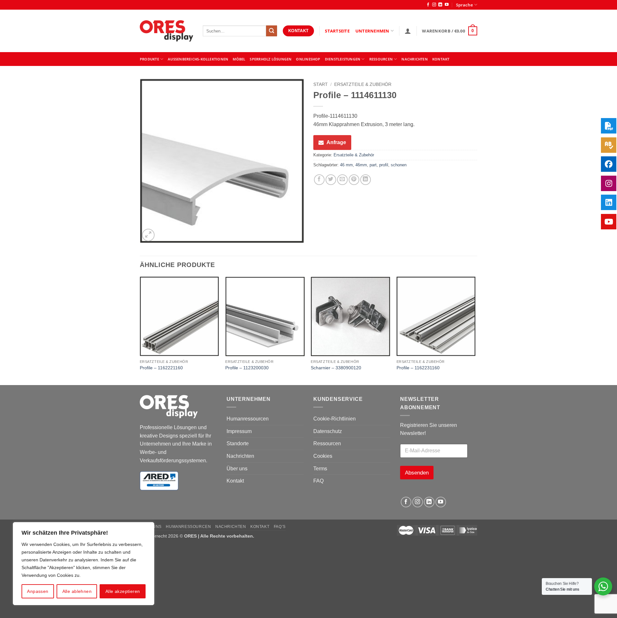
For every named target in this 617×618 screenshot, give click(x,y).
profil (383, 164)
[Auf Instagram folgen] (434, 5)
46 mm (346, 164)
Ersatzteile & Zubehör (362, 84)
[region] (83, 563)
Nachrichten (414, 59)
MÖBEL (239, 59)
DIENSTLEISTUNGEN (343, 59)
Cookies (322, 456)
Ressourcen (327, 443)
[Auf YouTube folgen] (447, 5)
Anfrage (336, 142)
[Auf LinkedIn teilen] (365, 179)
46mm (361, 164)
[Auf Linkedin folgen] (440, 5)
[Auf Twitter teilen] (331, 179)
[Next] (475, 330)
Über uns (237, 468)
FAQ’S (280, 526)
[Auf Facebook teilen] (319, 179)
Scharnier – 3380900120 (336, 367)
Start (320, 84)
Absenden (417, 473)
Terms (320, 468)
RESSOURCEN (381, 59)
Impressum (239, 431)
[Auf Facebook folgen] (428, 5)
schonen (399, 164)
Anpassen (37, 591)
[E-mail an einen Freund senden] (342, 179)
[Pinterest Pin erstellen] (354, 179)
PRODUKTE (149, 59)
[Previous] (140, 330)
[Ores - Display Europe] (166, 31)
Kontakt (235, 481)
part (373, 164)
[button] (408, 31)
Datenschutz (327, 431)
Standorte (238, 443)
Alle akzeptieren (122, 591)
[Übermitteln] (271, 30)
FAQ (318, 481)
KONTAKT (441, 59)
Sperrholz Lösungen (270, 59)
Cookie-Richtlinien (334, 418)
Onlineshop (308, 59)
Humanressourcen (248, 418)
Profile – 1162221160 (161, 367)
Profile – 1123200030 (247, 367)
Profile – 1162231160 (418, 367)
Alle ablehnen (77, 591)
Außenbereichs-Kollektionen (198, 59)
